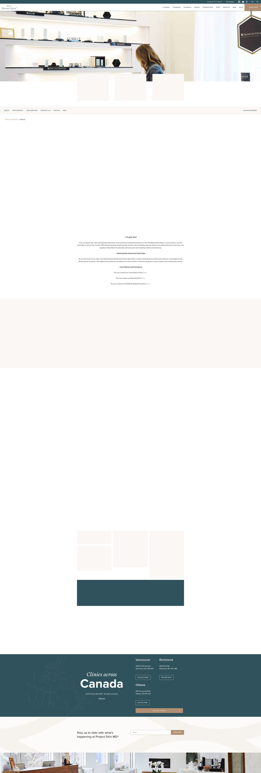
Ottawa (140, 685)
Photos (57, 110)
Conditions (187, 7)
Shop (241, 7)
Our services (32, 110)
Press (218, 7)
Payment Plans (208, 7)
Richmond (166, 660)
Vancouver (143, 660)
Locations (166, 7)
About (7, 110)
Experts (197, 7)
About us (226, 7)
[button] (257, 1)
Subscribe (177, 732)
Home (7, 119)
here (145, 272)
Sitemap (102, 698)
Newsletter (230, 2)
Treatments (177, 7)
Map (64, 110)
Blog (234, 7)
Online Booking (250, 110)
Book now (253, 7)
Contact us (45, 110)
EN (252, 2)
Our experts (18, 110)
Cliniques (14, 119)
